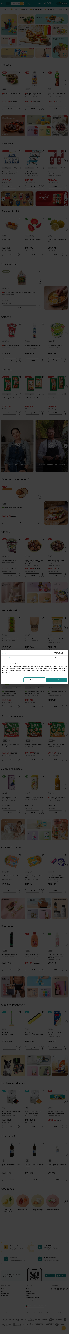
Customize (33, 680)
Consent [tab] (11, 657)
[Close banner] (66, 652)
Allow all (56, 680)
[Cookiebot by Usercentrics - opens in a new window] (55, 653)
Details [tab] (34, 657)
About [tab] (57, 657)
